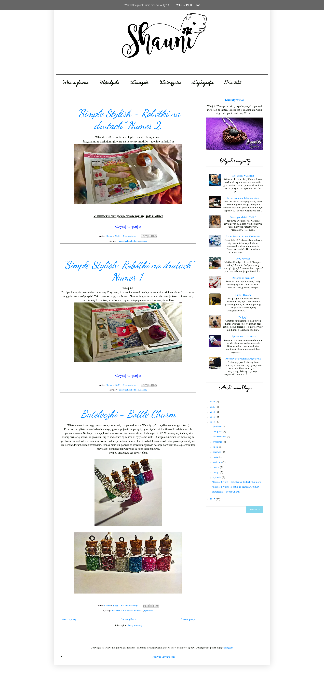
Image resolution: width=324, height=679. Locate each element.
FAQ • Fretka (243, 258)
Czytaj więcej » (128, 226)
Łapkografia (202, 83)
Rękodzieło (109, 83)
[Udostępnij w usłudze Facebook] (152, 236)
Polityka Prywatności (164, 656)
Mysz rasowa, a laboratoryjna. (243, 197)
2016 (213, 421)
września (218, 441)
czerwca (217, 451)
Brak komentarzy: (130, 605)
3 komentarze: (130, 384)
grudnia (217, 426)
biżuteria (116, 610)
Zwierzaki (139, 83)
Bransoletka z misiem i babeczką (243, 236)
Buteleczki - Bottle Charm (128, 414)
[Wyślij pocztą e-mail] (142, 236)
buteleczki (138, 610)
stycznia (217, 477)
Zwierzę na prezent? (243, 277)
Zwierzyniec (170, 83)
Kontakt (232, 83)
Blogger (228, 647)
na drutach (123, 240)
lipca (216, 446)
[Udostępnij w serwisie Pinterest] (155, 236)
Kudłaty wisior (234, 99)
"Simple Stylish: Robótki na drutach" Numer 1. (128, 271)
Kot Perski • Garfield (243, 175)
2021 (213, 401)
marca (216, 467)
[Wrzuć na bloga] (146, 236)
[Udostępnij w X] (149, 236)
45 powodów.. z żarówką (243, 336)
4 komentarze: (130, 235)
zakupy (143, 240)
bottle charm (127, 610)
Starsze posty (188, 619)
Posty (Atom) (135, 625)
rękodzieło (134, 240)
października (220, 436)
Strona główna (75, 83)
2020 (213, 406)
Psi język (243, 317)
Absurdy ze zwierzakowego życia (243, 358)
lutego (216, 472)
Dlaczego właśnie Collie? (243, 217)
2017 (213, 416)
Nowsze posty (69, 619)
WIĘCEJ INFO (184, 5)
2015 (213, 499)
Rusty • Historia (243, 294)
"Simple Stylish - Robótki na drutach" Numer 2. (128, 119)
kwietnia (217, 462)
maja (216, 456)
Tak (197, 5)
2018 (213, 411)
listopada (218, 431)
